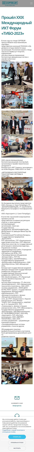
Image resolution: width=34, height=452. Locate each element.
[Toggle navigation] (31, 4)
